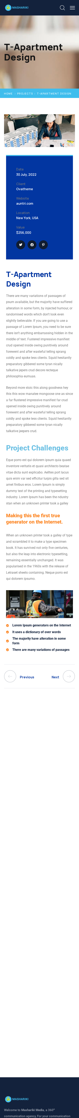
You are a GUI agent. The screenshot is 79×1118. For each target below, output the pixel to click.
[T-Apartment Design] (20, 244)
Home (8, 93)
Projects (25, 93)
